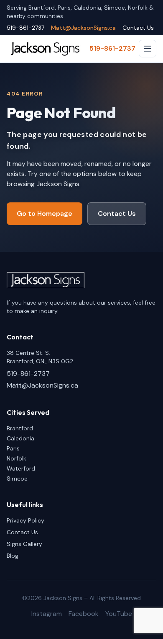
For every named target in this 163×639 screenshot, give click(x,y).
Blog (12, 555)
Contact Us (138, 27)
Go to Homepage (44, 213)
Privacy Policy (25, 520)
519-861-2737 (25, 27)
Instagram (46, 613)
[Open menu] (147, 48)
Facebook (84, 613)
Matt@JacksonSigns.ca (83, 27)
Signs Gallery (24, 544)
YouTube (118, 613)
